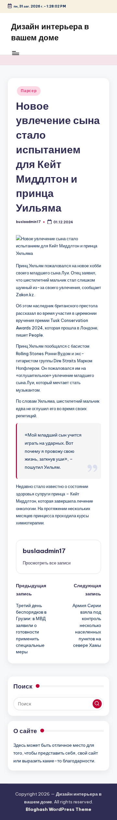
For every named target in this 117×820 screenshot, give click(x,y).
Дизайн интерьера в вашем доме (50, 31)
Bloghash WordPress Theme (58, 809)
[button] (47, 562)
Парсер (28, 90)
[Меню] (15, 53)
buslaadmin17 (44, 551)
